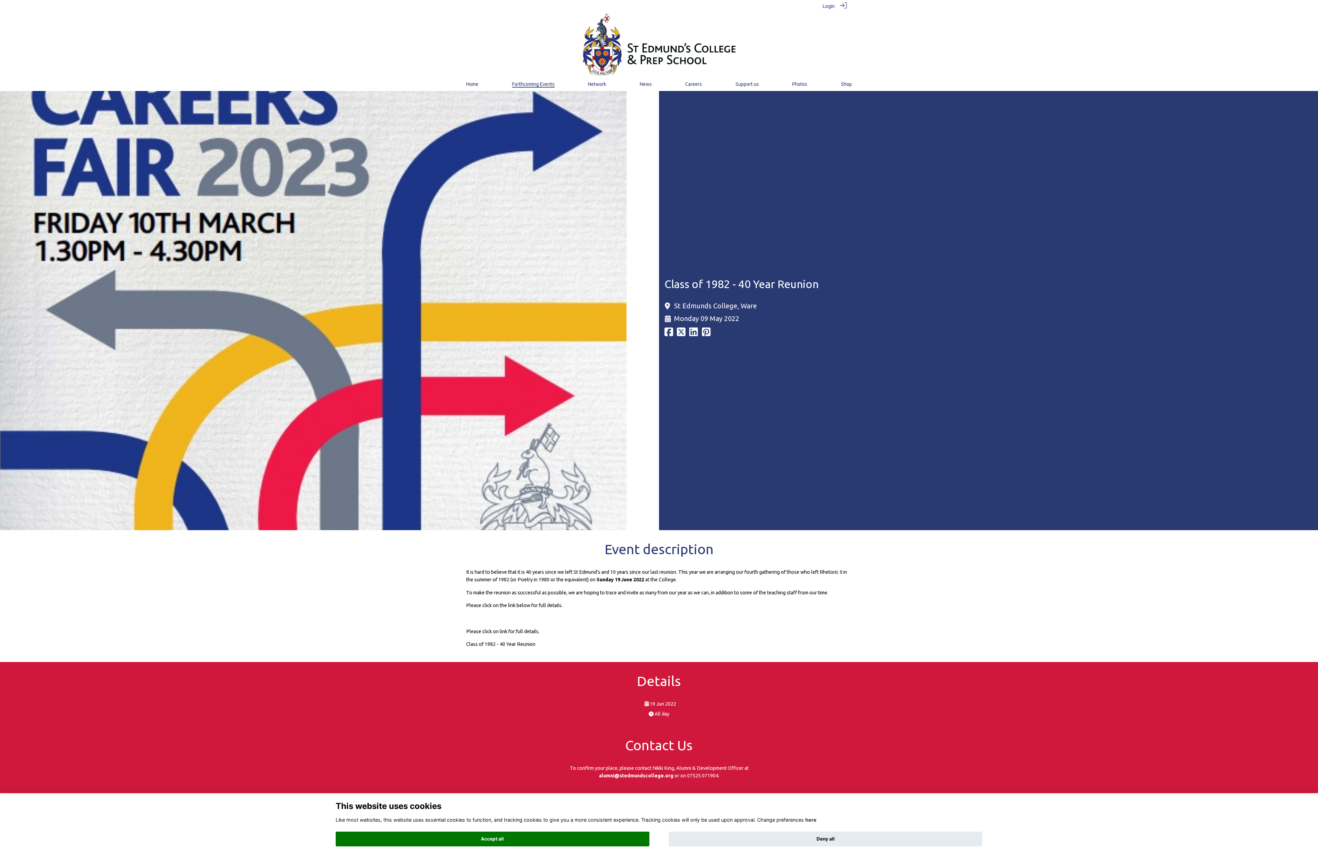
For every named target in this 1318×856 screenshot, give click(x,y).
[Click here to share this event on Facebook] (668, 334)
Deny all (826, 839)
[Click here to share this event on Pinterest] (706, 334)
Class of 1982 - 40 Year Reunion (500, 644)
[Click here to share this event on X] (681, 334)
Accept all (492, 839)
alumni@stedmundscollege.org (636, 775)
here (811, 820)
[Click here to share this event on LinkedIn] (693, 334)
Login (828, 6)
